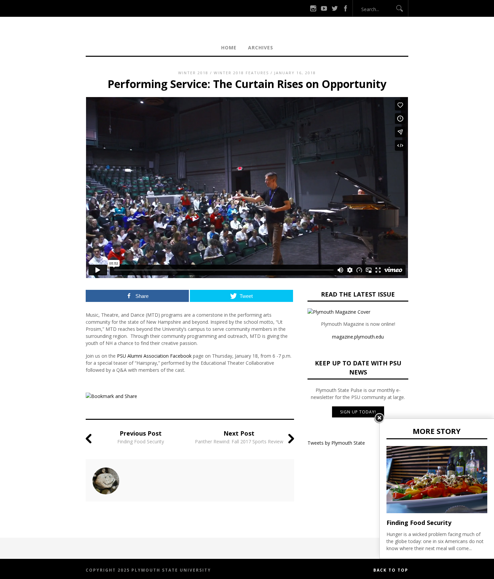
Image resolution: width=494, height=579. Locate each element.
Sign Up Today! (358, 412)
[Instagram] (313, 8)
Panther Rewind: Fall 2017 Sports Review (239, 441)
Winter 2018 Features (241, 72)
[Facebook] (345, 8)
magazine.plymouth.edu (358, 336)
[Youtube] (324, 8)
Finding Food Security (140, 441)
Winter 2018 (193, 72)
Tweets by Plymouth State (336, 443)
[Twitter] (334, 8)
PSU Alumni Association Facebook (154, 356)
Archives (260, 47)
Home (229, 47)
